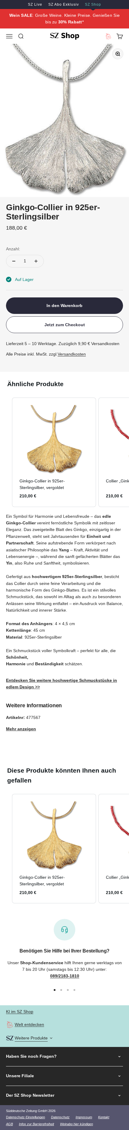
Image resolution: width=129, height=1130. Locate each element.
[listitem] (54, 452)
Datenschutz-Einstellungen (25, 1117)
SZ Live (35, 4)
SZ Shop (93, 4)
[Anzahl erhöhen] (36, 261)
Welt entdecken (29, 1024)
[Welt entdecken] (10, 1024)
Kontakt (103, 1117)
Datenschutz (60, 1117)
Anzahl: (13, 248)
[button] (6, 452)
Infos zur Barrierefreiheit (36, 1124)
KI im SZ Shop (19, 1011)
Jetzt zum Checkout (64, 324)
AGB (9, 1124)
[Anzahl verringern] (13, 261)
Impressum (84, 1117)
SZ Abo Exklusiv (63, 4)
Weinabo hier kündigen (76, 1124)
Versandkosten (72, 354)
